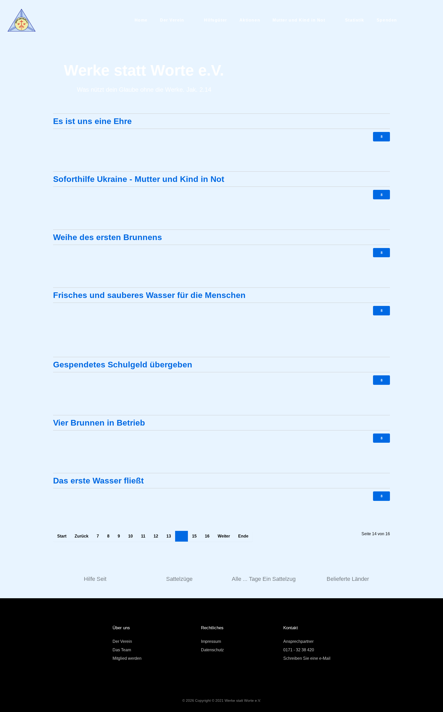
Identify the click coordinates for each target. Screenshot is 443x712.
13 (168, 536)
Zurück (81, 536)
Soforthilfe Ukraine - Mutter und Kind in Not (138, 179)
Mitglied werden (127, 658)
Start (61, 536)
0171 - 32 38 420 (298, 650)
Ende (243, 536)
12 (156, 536)
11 (143, 536)
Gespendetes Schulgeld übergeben (122, 364)
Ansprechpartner (298, 641)
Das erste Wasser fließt (98, 480)
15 (194, 536)
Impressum (211, 641)
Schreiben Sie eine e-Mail (306, 658)
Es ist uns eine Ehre (92, 121)
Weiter (224, 536)
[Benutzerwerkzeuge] (381, 136)
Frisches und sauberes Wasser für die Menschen (149, 295)
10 (130, 536)
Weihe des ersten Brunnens (107, 237)
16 (207, 536)
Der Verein (122, 641)
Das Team (122, 650)
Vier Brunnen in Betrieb (99, 422)
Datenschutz (212, 650)
